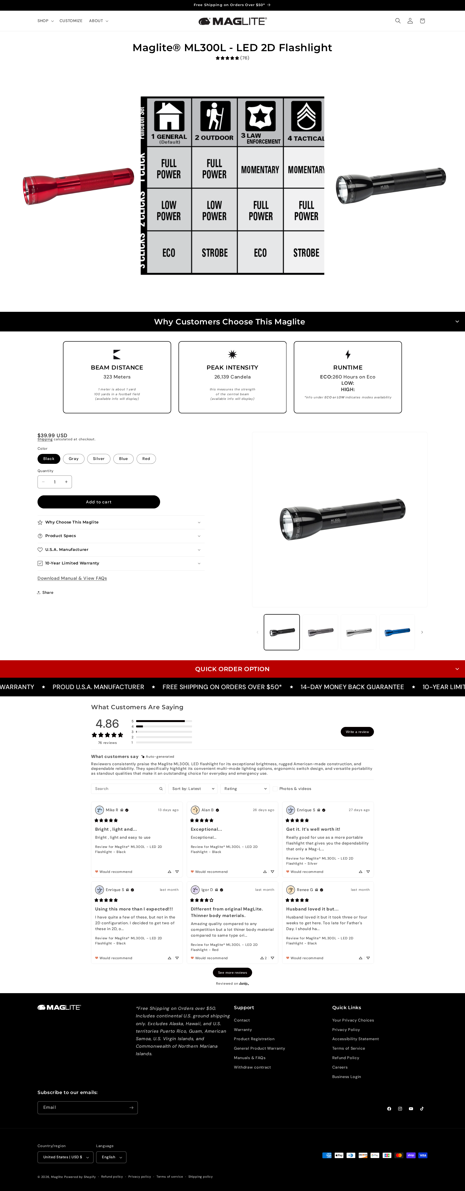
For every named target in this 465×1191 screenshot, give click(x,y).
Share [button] (47, 592)
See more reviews (232, 972)
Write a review (357, 732)
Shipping (45, 439)
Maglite (57, 1177)
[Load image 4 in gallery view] (397, 632)
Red (146, 458)
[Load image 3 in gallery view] (358, 632)
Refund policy (112, 1177)
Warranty (243, 1029)
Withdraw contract (252, 1067)
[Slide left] (257, 632)
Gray (74, 458)
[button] (45, 21)
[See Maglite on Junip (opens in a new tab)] (244, 983)
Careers (340, 1067)
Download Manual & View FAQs (72, 578)
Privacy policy (139, 1177)
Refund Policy (345, 1057)
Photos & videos (295, 788)
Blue (123, 458)
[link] (232, 58)
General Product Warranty (259, 1048)
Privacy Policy (346, 1029)
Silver (99, 458)
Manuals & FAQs (250, 1057)
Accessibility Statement (355, 1038)
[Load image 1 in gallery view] (282, 632)
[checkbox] (297, 789)
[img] (157, 757)
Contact (242, 1020)
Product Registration (254, 1038)
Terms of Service (348, 1048)
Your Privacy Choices (353, 1020)
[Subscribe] (131, 1107)
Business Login (346, 1076)
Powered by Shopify (80, 1177)
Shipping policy (200, 1177)
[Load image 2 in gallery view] (320, 632)
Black (48, 458)
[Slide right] (422, 632)
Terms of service (169, 1177)
